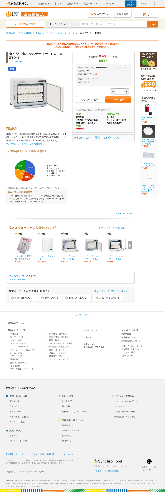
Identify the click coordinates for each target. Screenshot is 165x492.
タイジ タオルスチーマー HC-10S (92, 257)
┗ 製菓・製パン (54, 340)
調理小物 (14, 359)
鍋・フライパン (17, 337)
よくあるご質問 (128, 352)
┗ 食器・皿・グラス (56, 350)
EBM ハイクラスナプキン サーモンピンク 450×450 (148, 189)
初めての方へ (101, 14)
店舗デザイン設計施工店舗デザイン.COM (76, 481)
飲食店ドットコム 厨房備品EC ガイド (29, 291)
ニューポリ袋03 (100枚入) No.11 (148, 165)
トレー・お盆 (16, 340)
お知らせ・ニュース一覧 (132, 346)
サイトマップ (67, 454)
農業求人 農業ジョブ (148, 483)
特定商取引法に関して (131, 341)
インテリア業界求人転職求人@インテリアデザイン (138, 481)
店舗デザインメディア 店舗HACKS (126, 483)
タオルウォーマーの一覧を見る (112, 228)
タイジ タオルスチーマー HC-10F (69, 257)
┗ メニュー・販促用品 (57, 353)
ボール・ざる (16, 353)
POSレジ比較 (68, 425)
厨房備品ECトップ (13, 33)
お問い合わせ (127, 355)
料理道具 (28, 33)
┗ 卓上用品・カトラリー (57, 347)
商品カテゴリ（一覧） (17, 330)
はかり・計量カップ (19, 363)
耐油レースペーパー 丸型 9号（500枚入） (148, 142)
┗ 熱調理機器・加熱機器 (57, 337)
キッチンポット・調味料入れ (22, 350)
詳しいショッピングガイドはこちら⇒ (113, 290)
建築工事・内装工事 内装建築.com (99, 483)
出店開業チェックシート (125, 411)
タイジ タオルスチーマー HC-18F (115, 257)
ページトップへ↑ (82, 315)
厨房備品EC (67, 406)
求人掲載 (13, 436)
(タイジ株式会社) (16, 61)
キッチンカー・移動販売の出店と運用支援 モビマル (67, 483)
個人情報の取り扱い (130, 349)
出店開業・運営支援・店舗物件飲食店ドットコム (41, 481)
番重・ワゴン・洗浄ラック (22, 369)
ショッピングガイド (130, 330)
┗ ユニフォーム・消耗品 (57, 359)
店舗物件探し (15, 401)
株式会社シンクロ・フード (114, 466)
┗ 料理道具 (13, 334)
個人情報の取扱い (112, 471)
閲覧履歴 (123, 14)
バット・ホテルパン (19, 347)
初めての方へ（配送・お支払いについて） (101, 137)
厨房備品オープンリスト (94, 347)
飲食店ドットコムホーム (16, 454)
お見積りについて (129, 337)
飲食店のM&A (16, 411)
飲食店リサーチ (121, 406)
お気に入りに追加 (89, 100)
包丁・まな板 (16, 356)
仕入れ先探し (68, 401)
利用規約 (97, 471)
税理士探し (67, 436)
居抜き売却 (14, 406)
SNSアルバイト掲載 (18, 441)
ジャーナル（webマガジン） (126, 401)
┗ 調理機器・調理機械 (57, 334)
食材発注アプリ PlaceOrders (74, 411)
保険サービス (68, 441)
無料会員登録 (131, 3)
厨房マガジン (89, 344)
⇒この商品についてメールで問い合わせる (24, 144)
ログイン (144, 3)
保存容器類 (15, 366)
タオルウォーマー (43, 33)
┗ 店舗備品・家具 (55, 356)
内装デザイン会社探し (19, 417)
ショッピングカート (92, 330)
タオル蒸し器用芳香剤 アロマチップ (23, 257)
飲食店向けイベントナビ (125, 417)
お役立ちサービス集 (70, 430)
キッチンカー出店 (17, 422)
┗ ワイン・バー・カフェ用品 (59, 343)
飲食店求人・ (105, 481)
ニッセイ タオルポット (46, 257)
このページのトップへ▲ (124, 213)
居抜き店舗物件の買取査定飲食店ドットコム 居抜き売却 (26, 483)
